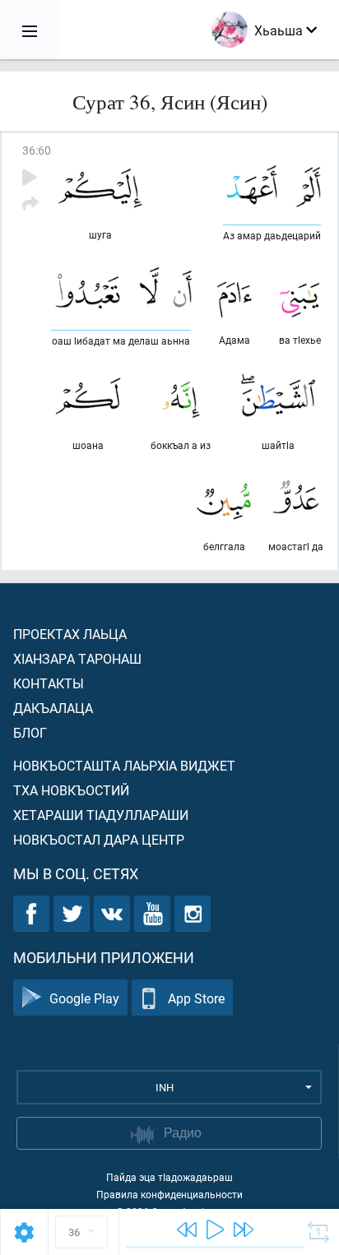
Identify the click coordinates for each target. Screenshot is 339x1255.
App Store (196, 998)
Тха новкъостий (71, 790)
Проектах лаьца (70, 633)
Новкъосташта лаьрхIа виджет (124, 765)
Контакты (48, 683)
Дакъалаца (53, 707)
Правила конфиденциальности (169, 1194)
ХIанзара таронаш (77, 658)
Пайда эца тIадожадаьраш (169, 1176)
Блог (30, 732)
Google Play (84, 998)
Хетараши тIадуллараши (100, 814)
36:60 (36, 150)
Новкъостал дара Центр (98, 839)
